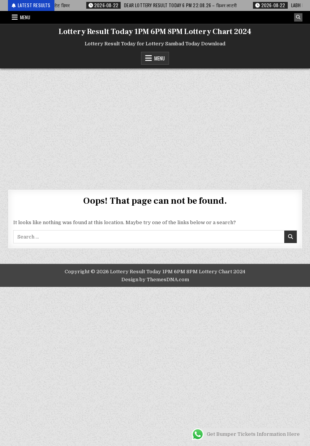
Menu (25, 17)
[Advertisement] (155, 125)
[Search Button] (298, 17)
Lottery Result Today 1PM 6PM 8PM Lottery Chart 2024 (155, 32)
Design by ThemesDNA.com (155, 279)
